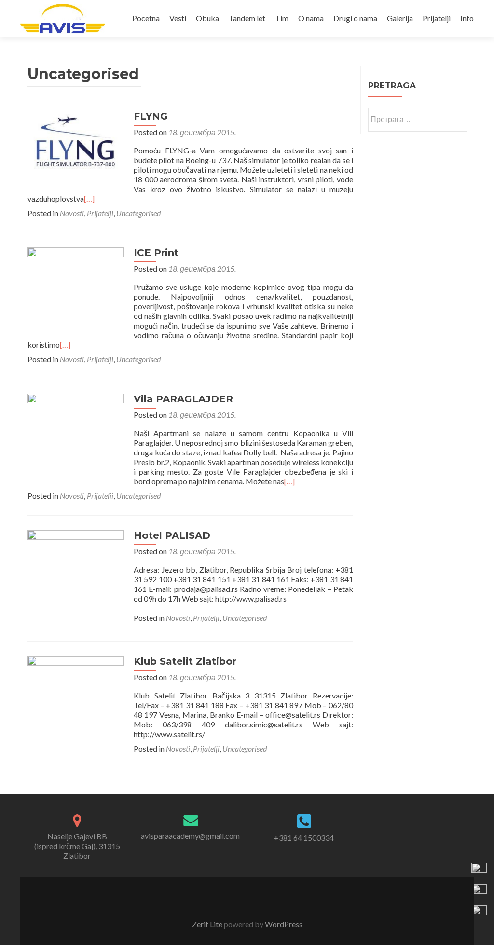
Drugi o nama (355, 18)
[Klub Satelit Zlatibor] (75, 703)
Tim (281, 18)
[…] (89, 198)
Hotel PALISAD (172, 535)
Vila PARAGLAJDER (183, 399)
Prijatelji (437, 18)
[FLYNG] (75, 150)
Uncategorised (138, 213)
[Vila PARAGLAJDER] (75, 437)
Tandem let (247, 18)
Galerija (400, 18)
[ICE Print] (75, 289)
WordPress (282, 924)
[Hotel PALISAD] (75, 577)
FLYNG (151, 116)
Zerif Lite (208, 924)
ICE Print (156, 253)
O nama (311, 18)
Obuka (207, 18)
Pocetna (146, 18)
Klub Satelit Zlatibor (185, 661)
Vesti (177, 18)
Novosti (72, 213)
